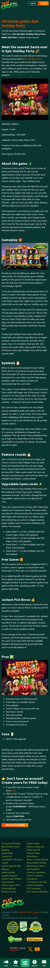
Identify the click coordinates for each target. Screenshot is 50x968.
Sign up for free (15, 825)
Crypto (5, 862)
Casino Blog (7, 853)
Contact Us (7, 856)
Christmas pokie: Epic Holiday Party (20, 23)
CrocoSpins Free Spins (12, 859)
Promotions (32, 856)
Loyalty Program (9, 875)
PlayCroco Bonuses (36, 846)
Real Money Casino (36, 865)
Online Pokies (33, 843)
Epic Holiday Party (32, 58)
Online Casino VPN (11, 885)
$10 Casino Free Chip (37, 881)
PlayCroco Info (33, 849)
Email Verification (35, 885)
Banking (5, 849)
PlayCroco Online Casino (28, 912)
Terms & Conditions (36, 872)
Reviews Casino (9, 891)
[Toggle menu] (25, 963)
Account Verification (11, 843)
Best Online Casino (10, 846)
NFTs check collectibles (37, 891)
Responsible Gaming (36, 862)
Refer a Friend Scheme (37, 859)
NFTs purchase (34, 888)
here (14, 790)
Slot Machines (33, 869)
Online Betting (8, 888)
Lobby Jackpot (8, 872)
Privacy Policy (33, 853)
